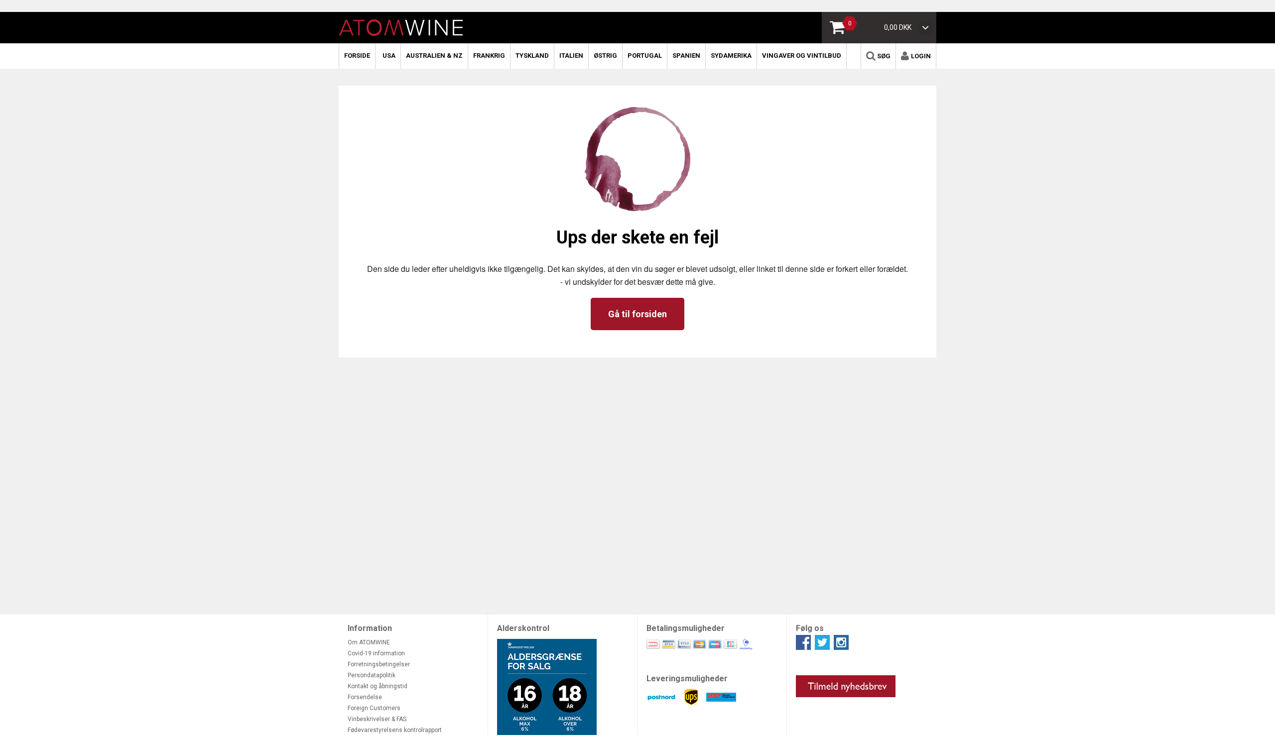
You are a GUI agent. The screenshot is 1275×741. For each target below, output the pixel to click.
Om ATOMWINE (369, 642)
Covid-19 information (376, 653)
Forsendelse (365, 697)
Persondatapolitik (371, 675)
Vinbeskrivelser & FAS (377, 719)
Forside (357, 55)
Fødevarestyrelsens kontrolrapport (395, 730)
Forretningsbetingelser (379, 664)
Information (370, 628)
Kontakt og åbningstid (377, 686)
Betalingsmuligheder (685, 628)
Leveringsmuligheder (687, 678)
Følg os (810, 628)
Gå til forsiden (637, 314)
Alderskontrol (523, 628)
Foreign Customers (374, 708)
